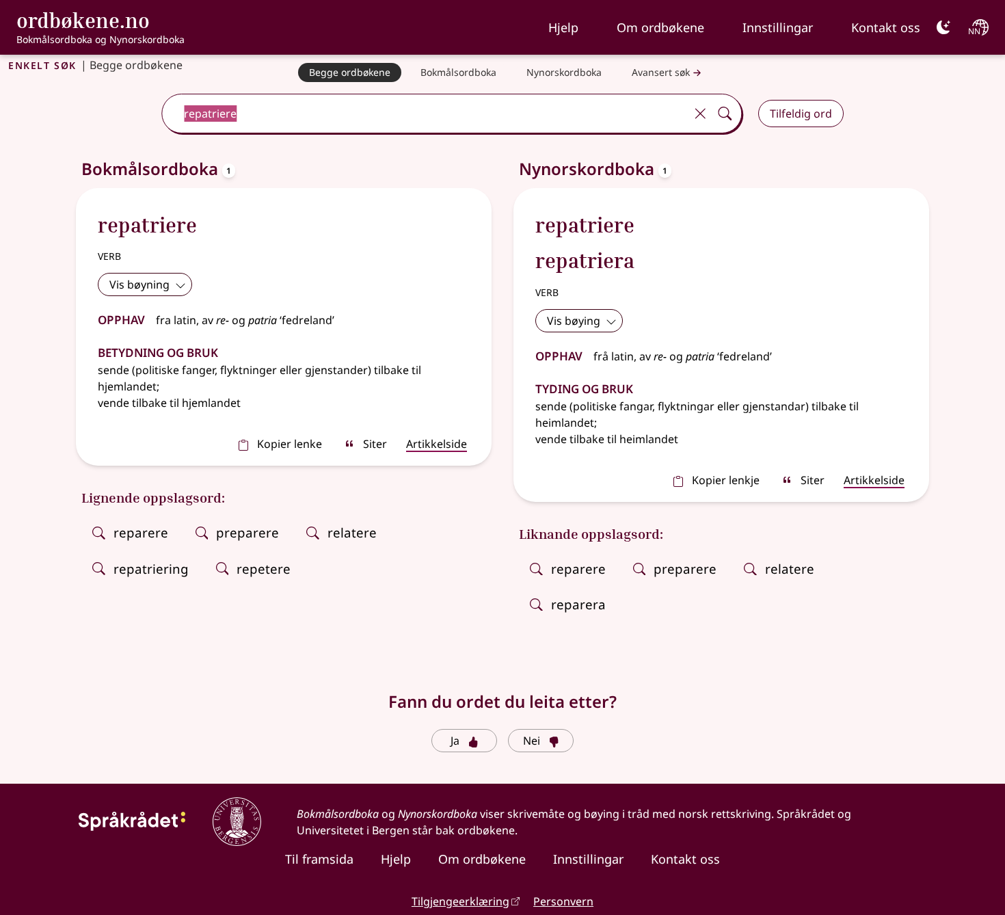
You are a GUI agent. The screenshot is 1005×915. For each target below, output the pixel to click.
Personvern (563, 901)
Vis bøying (573, 320)
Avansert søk (661, 72)
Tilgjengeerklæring (460, 901)
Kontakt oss (885, 27)
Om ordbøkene (660, 27)
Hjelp (563, 27)
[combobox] (425, 113)
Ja (455, 740)
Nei (531, 740)
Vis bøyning (139, 284)
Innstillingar (777, 27)
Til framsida (319, 859)
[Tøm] (700, 113)
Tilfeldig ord (801, 113)
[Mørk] (943, 27)
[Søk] (724, 113)
